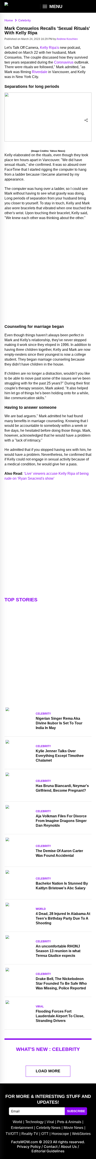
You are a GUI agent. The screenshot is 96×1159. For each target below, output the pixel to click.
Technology (34, 1122)
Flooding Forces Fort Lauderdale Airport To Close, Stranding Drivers (60, 1016)
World (41, 909)
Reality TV (29, 1134)
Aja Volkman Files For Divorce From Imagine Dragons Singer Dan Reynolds (61, 820)
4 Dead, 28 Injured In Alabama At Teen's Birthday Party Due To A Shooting (63, 918)
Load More (48, 1071)
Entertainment (22, 1128)
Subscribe (76, 1111)
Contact (51, 1146)
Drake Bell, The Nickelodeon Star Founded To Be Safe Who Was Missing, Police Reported (61, 983)
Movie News (73, 1128)
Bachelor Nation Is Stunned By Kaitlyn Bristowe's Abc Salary (62, 886)
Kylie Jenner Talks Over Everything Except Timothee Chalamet (60, 755)
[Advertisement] (48, 271)
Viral (40, 1006)
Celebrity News (48, 1128)
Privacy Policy (29, 1146)
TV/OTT (12, 1134)
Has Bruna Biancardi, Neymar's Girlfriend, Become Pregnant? (62, 788)
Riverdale (39, 72)
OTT (44, 1134)
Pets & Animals (69, 1122)
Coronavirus (63, 62)
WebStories (81, 1134)
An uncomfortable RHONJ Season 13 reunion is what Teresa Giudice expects (58, 951)
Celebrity (43, 713)
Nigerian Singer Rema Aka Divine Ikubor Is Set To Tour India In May (59, 723)
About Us (69, 1146)
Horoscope (60, 1134)
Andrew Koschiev (67, 39)
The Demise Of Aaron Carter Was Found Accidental (59, 853)
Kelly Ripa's (49, 47)
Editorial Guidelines (48, 1151)
